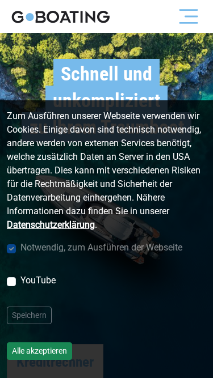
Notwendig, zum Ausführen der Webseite (101, 247)
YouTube (38, 280)
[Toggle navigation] (188, 16)
